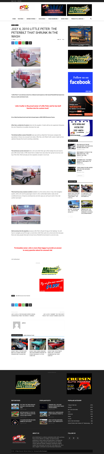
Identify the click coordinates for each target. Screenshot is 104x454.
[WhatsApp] (23, 42)
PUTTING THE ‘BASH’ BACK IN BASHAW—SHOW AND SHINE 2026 (27, 406)
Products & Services (77, 19)
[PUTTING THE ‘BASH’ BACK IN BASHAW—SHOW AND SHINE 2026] (15, 406)
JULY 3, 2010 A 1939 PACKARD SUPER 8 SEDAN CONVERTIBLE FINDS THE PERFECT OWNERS (23, 315)
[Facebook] (12, 42)
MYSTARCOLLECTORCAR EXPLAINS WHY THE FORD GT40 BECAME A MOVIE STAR (85, 146)
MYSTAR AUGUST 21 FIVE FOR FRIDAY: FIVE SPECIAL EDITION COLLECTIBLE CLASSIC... (27, 414)
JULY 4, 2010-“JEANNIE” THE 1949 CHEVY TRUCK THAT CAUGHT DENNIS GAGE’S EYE (53, 315)
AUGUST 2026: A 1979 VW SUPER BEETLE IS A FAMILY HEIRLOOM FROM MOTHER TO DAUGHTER (18, 353)
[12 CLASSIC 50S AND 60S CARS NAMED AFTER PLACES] (15, 422)
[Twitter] (16, 42)
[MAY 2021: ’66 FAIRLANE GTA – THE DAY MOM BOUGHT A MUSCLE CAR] (74, 204)
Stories (16, 23)
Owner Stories (31, 19)
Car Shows (42, 19)
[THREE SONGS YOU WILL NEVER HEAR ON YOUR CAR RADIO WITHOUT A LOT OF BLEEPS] (72, 169)
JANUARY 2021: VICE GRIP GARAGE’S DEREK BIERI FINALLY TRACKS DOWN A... (56, 406)
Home (14, 19)
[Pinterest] (19, 42)
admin (14, 39)
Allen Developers (43, 451)
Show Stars (64, 19)
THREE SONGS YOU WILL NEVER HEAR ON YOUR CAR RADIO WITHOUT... (85, 169)
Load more (80, 175)
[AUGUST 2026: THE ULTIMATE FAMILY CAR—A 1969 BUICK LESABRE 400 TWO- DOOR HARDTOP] (56, 344)
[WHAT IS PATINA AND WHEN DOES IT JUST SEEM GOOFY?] (43, 421)
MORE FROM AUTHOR (29, 335)
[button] (91, 19)
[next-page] (15, 359)
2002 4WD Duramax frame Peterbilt (23, 295)
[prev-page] (12, 359)
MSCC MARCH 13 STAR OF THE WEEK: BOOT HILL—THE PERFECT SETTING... (84, 154)
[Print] (30, 42)
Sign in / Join (13, 1)
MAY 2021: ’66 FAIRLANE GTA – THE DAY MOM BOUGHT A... (73, 211)
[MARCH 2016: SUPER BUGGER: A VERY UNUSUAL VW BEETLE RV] (43, 414)
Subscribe (19, 1)
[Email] (26, 42)
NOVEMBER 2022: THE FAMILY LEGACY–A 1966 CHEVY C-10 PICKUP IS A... (84, 161)
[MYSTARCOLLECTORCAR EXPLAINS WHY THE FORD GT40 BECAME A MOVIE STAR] (72, 146)
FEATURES (20, 19)
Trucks (17, 25)
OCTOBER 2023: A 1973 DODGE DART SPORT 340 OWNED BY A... (86, 195)
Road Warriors (53, 19)
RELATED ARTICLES (17, 335)
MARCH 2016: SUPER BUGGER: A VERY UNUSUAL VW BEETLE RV (55, 414)
